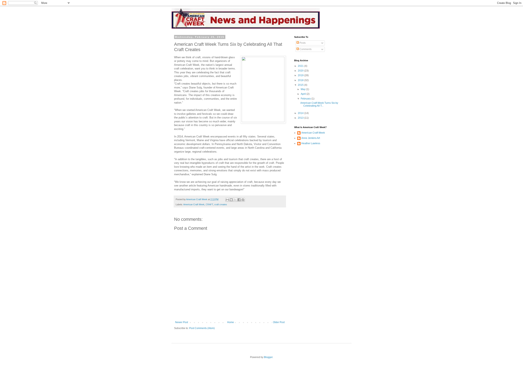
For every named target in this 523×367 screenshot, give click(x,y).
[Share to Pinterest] (243, 200)
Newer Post (181, 322)
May (303, 89)
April (303, 94)
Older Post (279, 322)
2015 (301, 85)
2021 (301, 66)
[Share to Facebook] (239, 200)
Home (230, 322)
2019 (301, 75)
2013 (301, 117)
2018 (301, 80)
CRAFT (209, 204)
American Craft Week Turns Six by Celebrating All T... (319, 104)
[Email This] (227, 200)
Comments (305, 49)
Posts (302, 42)
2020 (301, 70)
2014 (301, 113)
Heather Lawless (310, 143)
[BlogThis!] (231, 200)
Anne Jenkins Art (310, 138)
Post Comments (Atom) (202, 328)
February (306, 98)
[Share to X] (235, 200)
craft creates (220, 204)
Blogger (268, 357)
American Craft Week (194, 204)
